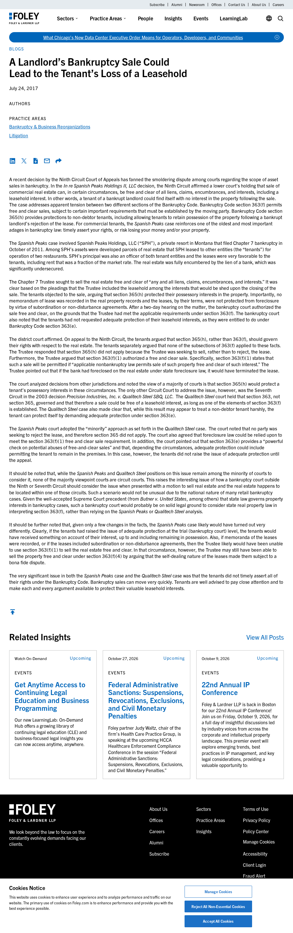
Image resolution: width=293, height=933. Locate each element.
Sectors (65, 18)
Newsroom (197, 4)
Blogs (16, 48)
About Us (259, 4)
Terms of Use (255, 809)
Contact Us (236, 4)
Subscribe (157, 4)
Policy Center (256, 831)
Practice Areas (106, 18)
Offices (216, 4)
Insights (173, 18)
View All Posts (265, 637)
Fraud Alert (254, 876)
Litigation (18, 135)
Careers (278, 4)
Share (58, 160)
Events (200, 18)
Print (35, 160)
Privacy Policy (256, 820)
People (145, 18)
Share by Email (46, 160)
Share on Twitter (24, 160)
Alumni (176, 4)
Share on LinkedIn (12, 160)
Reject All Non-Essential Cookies (218, 906)
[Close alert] (277, 37)
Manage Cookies (218, 891)
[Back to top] (12, 613)
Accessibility (255, 853)
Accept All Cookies (218, 921)
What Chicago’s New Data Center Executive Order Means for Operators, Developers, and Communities (143, 37)
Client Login (254, 865)
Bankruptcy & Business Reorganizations (49, 126)
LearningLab (234, 18)
